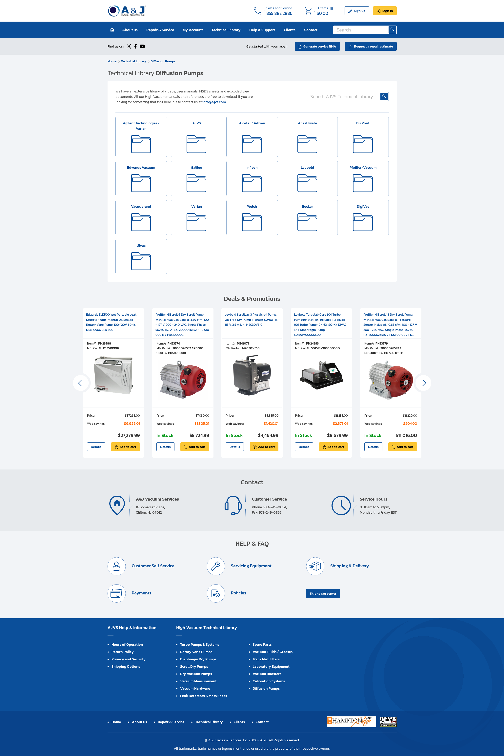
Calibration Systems (269, 681)
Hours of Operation (127, 644)
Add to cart (127, 446)
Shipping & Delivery (349, 566)
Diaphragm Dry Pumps (198, 659)
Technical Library (226, 30)
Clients (289, 30)
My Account (193, 30)
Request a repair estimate (373, 46)
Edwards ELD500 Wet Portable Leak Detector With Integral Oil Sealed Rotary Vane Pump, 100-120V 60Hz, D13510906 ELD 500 (111, 322)
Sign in (387, 10)
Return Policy (122, 651)
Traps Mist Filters (266, 659)
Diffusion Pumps (163, 61)
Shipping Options (125, 666)
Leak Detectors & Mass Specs (203, 695)
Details (96, 446)
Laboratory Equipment (271, 666)
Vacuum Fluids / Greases (272, 651)
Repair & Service (160, 30)
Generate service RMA (319, 46)
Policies (238, 593)
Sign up (359, 10)
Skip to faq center (323, 593)
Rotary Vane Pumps (196, 651)
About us (130, 30)
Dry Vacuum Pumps (196, 673)
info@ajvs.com (214, 102)
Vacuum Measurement (198, 681)
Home (112, 61)
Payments (141, 593)
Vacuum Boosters (267, 673)
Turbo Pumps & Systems (199, 644)
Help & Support (262, 30)
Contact (310, 30)
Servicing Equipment (251, 566)
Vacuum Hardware (195, 688)
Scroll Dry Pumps (194, 666)
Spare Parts (262, 644)
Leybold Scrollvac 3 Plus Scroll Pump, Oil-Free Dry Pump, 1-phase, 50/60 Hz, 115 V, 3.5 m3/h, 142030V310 (251, 319)
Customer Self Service (152, 566)
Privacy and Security (128, 659)
